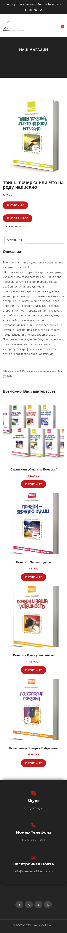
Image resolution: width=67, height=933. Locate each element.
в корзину (15, 205)
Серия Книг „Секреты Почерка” (33, 469)
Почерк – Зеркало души (33, 562)
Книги (22, 226)
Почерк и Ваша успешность (33, 655)
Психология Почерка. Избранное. (33, 748)
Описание (14, 239)
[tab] (14, 240)
